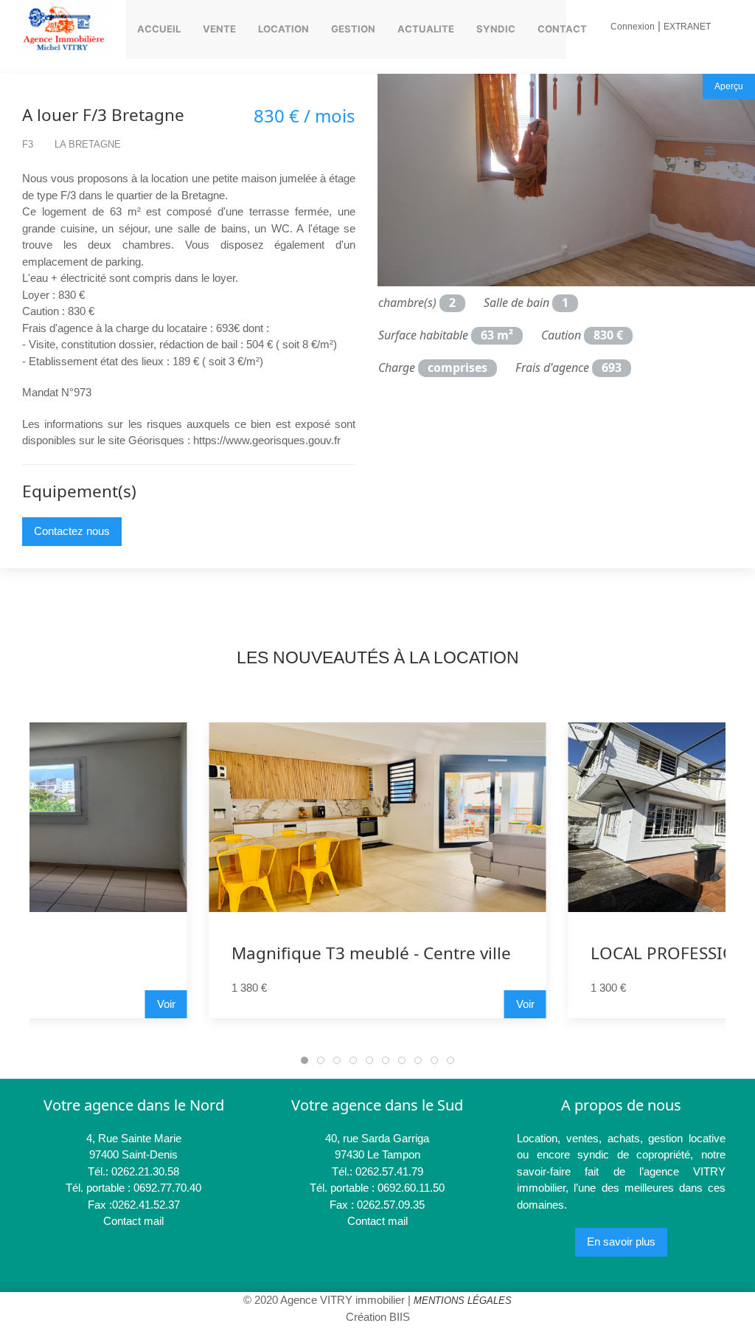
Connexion (632, 26)
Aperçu (728, 86)
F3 (27, 144)
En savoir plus (621, 1241)
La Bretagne (88, 144)
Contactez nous (72, 531)
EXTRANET (687, 26)
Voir (525, 1004)
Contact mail (133, 1221)
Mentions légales (463, 1300)
